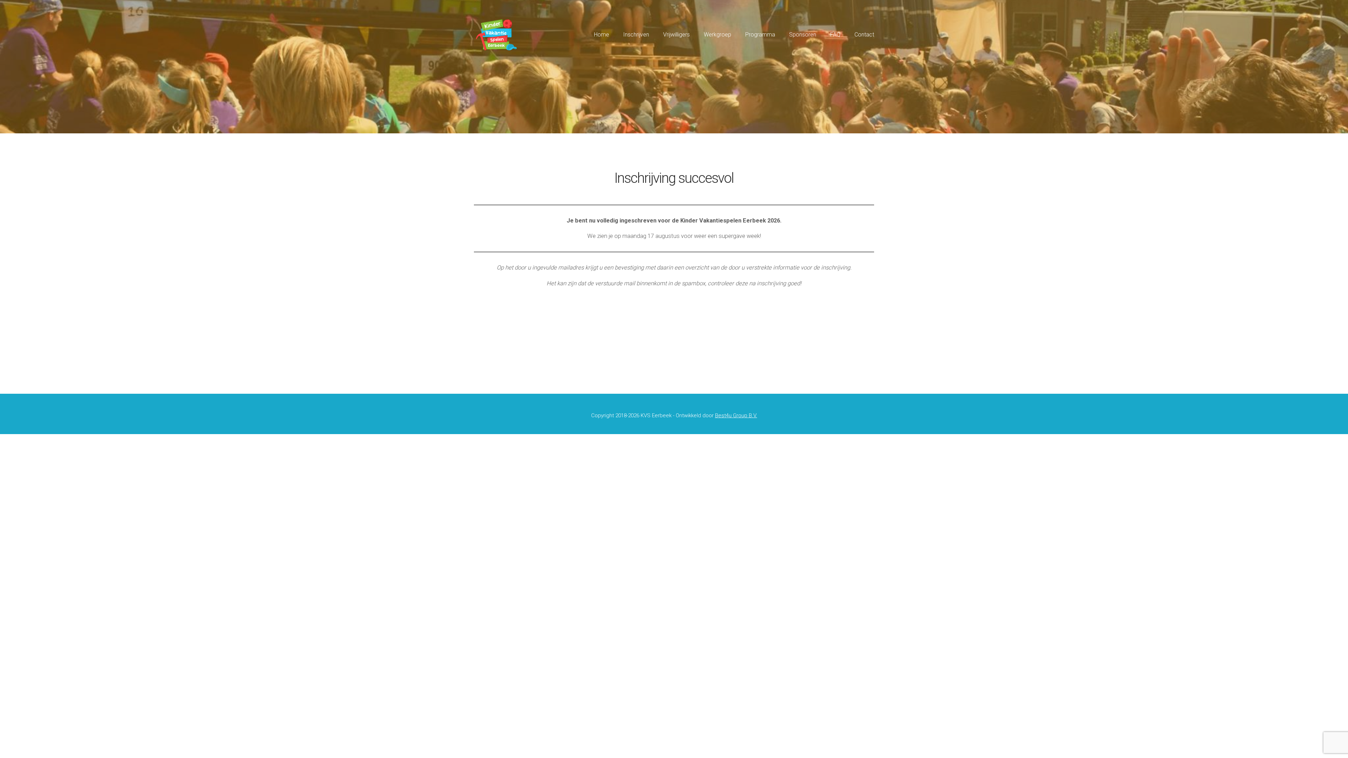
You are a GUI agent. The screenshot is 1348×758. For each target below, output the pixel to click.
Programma (760, 34)
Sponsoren (802, 34)
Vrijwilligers (676, 34)
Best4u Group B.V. (736, 415)
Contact (864, 34)
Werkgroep (717, 34)
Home (601, 34)
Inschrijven (636, 34)
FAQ (835, 34)
